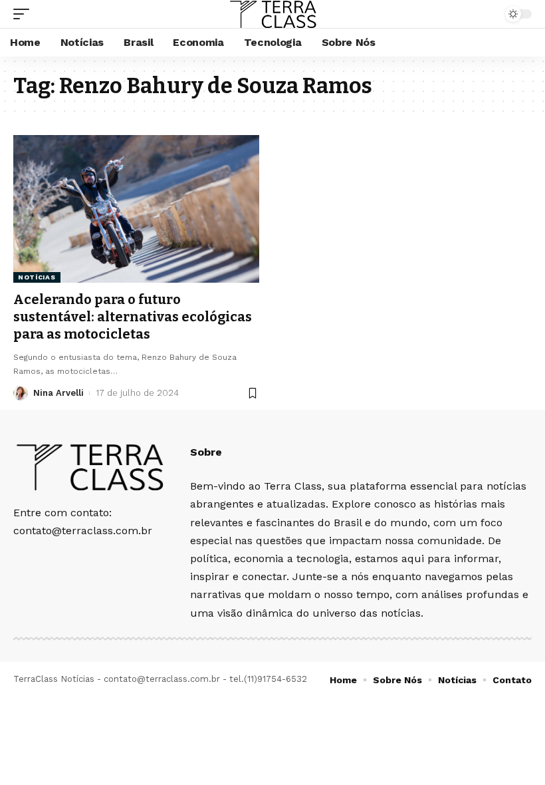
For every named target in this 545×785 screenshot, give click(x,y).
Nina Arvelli (58, 393)
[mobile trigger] (24, 14)
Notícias (37, 277)
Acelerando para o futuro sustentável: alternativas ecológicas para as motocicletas (132, 316)
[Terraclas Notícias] (272, 14)
